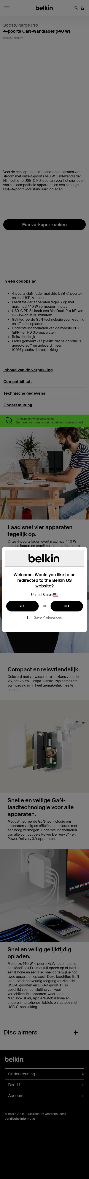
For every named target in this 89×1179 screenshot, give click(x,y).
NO (66, 606)
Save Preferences (48, 617)
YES (22, 606)
